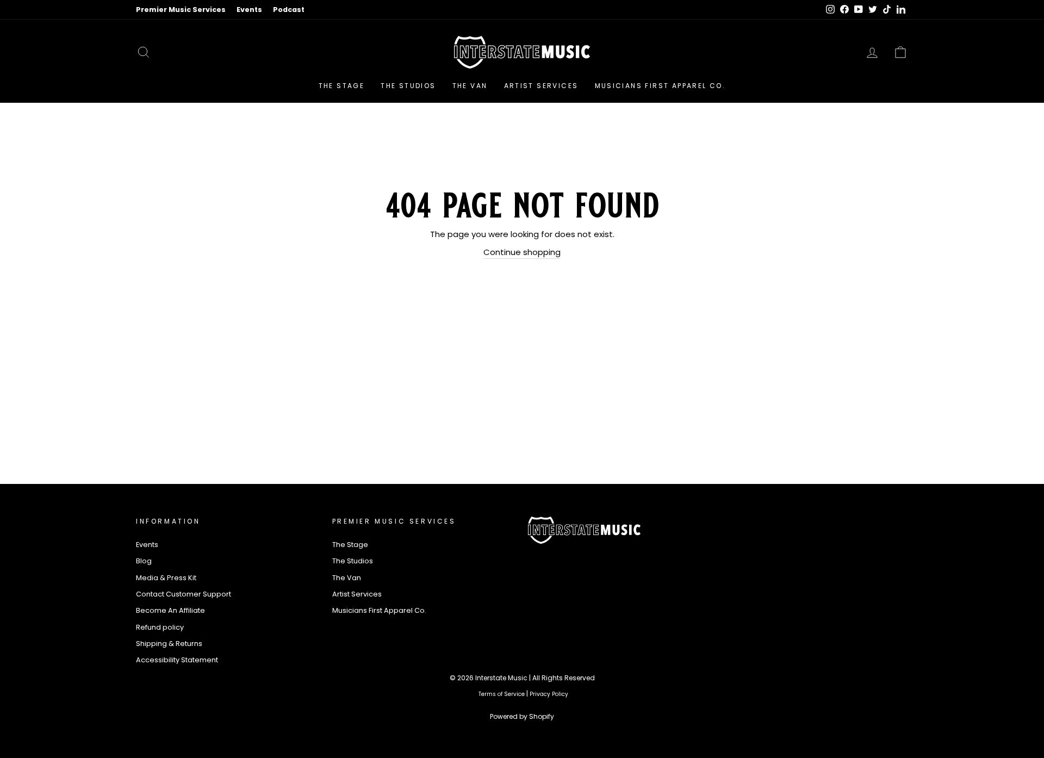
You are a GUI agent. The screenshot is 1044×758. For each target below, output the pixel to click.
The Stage (342, 85)
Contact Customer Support (183, 594)
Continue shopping (522, 252)
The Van (470, 85)
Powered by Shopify (522, 716)
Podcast (288, 9)
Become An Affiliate (170, 610)
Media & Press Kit (166, 577)
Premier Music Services (181, 9)
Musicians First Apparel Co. (660, 85)
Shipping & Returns (169, 643)
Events (249, 9)
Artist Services (541, 85)
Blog (144, 561)
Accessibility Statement (177, 659)
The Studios (408, 85)
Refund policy (160, 627)
